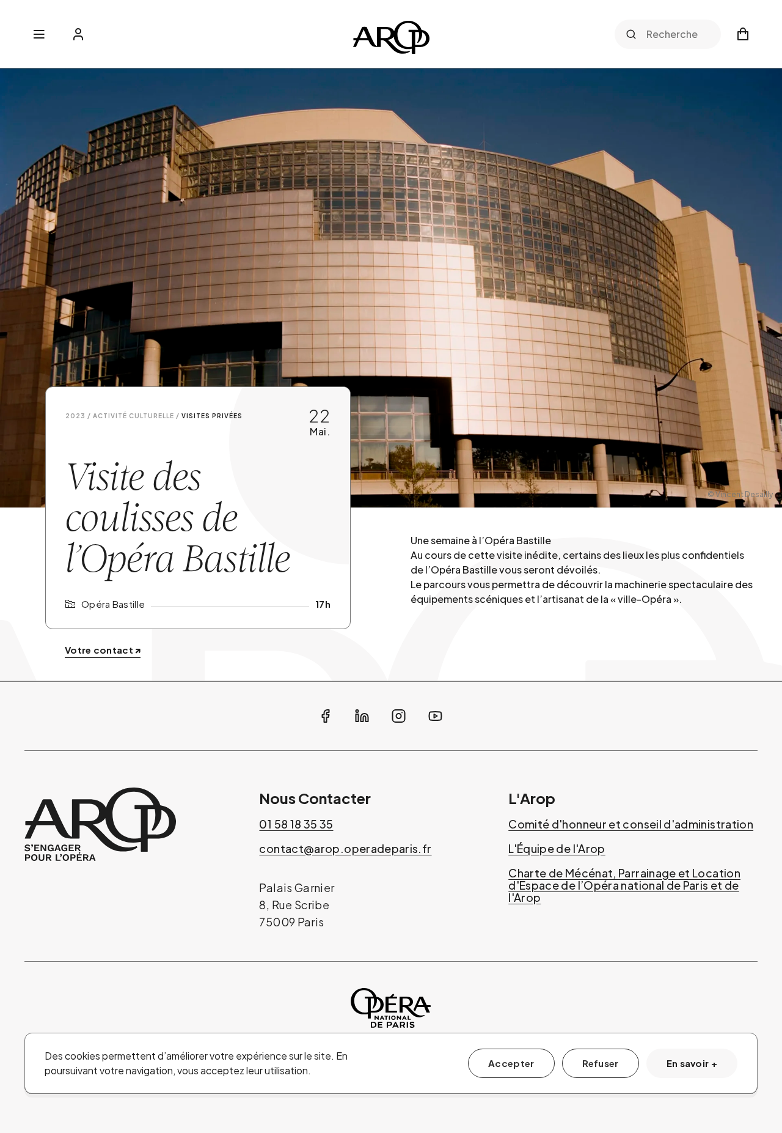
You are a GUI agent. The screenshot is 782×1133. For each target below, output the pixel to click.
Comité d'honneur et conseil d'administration (630, 824)
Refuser (600, 1063)
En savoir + (692, 1063)
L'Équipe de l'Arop (556, 849)
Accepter (511, 1063)
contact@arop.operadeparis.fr (345, 849)
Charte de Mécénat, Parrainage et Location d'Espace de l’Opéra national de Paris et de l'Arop (624, 885)
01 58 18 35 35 (296, 824)
